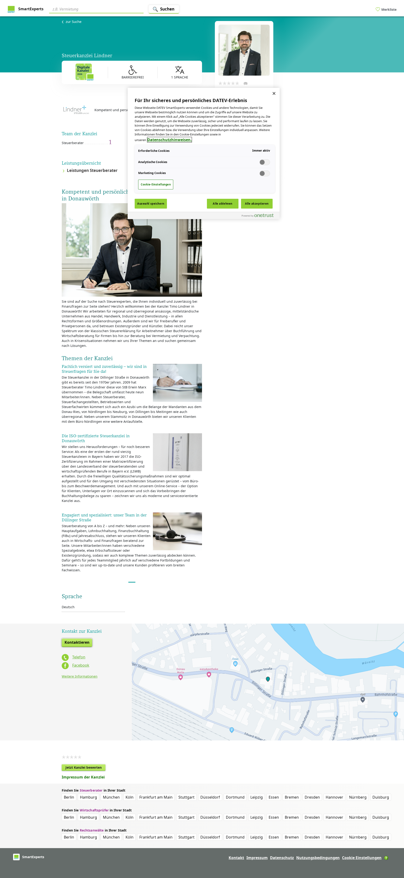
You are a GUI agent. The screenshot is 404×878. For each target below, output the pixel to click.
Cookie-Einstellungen (156, 184)
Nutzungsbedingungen (318, 857)
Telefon (78, 657)
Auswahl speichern (150, 203)
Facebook (80, 665)
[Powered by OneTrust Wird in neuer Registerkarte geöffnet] (259, 216)
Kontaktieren (77, 642)
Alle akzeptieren (257, 203)
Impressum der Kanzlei (83, 777)
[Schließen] (274, 93)
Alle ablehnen (222, 203)
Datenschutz (282, 857)
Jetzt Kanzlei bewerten (85, 768)
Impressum (257, 857)
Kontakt (236, 857)
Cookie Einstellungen (362, 857)
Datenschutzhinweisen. (169, 139)
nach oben (392, 844)
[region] (204, 153)
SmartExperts (30, 8)
